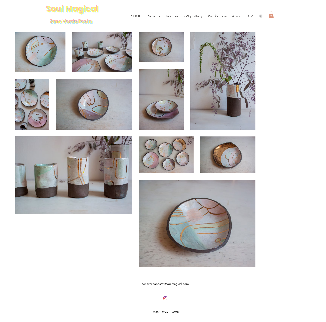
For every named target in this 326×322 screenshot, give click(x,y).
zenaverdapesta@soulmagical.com (165, 284)
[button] (271, 15)
